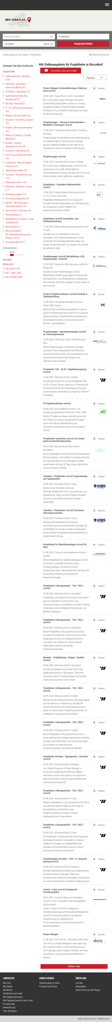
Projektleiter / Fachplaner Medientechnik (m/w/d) (62, 186)
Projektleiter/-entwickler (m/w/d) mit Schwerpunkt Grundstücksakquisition (64, 440)
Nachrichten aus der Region (88, 990)
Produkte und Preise (48, 986)
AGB (80, 1018)
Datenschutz (90, 1018)
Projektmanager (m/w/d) (54, 156)
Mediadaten (81, 986)
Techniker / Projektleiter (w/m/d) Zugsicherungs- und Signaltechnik (65, 477)
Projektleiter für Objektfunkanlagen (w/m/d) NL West (65, 546)
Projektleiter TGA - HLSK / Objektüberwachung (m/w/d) (64, 370)
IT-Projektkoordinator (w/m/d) (57, 403)
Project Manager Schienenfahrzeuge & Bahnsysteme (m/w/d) (65, 89)
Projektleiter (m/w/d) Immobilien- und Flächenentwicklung (60, 220)
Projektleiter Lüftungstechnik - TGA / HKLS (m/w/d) (63, 587)
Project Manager (50, 934)
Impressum (103, 1018)
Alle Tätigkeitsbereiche (13, 997)
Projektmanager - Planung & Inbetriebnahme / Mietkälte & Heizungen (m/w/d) (64, 123)
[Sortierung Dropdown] (102, 77)
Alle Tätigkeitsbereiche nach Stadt (18, 1000)
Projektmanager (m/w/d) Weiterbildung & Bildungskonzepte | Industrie (64, 258)
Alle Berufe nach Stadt (12, 993)
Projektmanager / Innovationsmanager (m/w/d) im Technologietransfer (64, 333)
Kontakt (79, 983)
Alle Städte (7, 986)
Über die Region (10, 1011)
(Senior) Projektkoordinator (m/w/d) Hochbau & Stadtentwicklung (65, 295)
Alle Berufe (7, 990)
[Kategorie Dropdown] (52, 36)
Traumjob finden (83, 43)
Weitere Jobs (74, 966)
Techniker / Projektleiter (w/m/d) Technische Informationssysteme (63, 511)
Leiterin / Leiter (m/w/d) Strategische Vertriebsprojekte (60, 891)
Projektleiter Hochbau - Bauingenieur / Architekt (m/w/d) (65, 758)
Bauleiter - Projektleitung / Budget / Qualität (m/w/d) (63, 659)
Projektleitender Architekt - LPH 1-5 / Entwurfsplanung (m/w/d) (65, 860)
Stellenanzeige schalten (49, 983)
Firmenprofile (9, 1004)
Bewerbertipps (9, 1007)
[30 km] (12, 255)
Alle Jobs (7, 983)
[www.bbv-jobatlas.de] (15, 19)
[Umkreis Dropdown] (51, 44)
